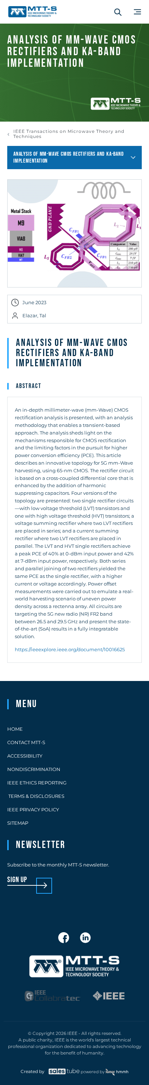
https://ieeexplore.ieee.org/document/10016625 (70, 649)
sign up (17, 880)
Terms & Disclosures (35, 796)
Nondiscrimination (33, 769)
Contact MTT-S (26, 742)
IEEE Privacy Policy (33, 809)
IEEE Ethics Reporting (37, 783)
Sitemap (17, 823)
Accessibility (24, 756)
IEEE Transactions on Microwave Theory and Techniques (68, 134)
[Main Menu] (137, 11)
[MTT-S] (32, 12)
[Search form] (118, 12)
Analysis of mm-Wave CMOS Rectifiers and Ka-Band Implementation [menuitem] (68, 157)
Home (15, 729)
